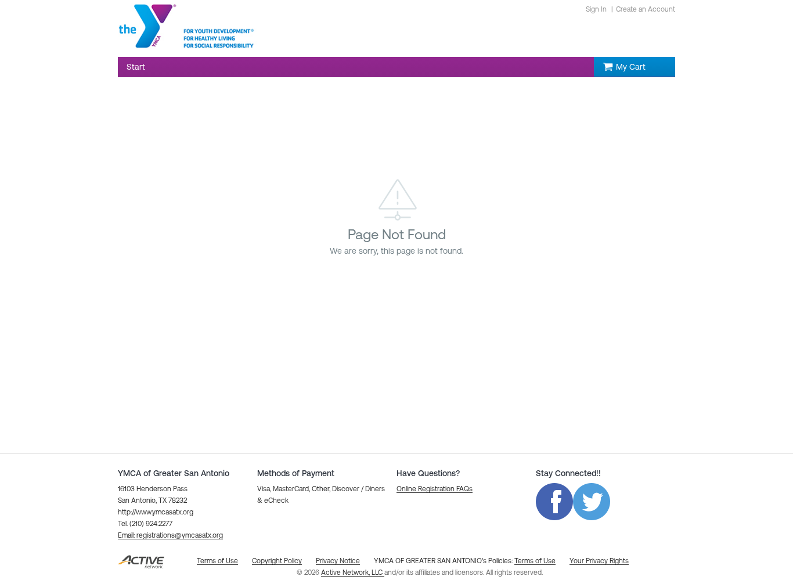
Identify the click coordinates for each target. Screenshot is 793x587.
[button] (170, 535)
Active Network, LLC (352, 572)
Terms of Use (535, 561)
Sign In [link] (596, 9)
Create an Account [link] (645, 9)
